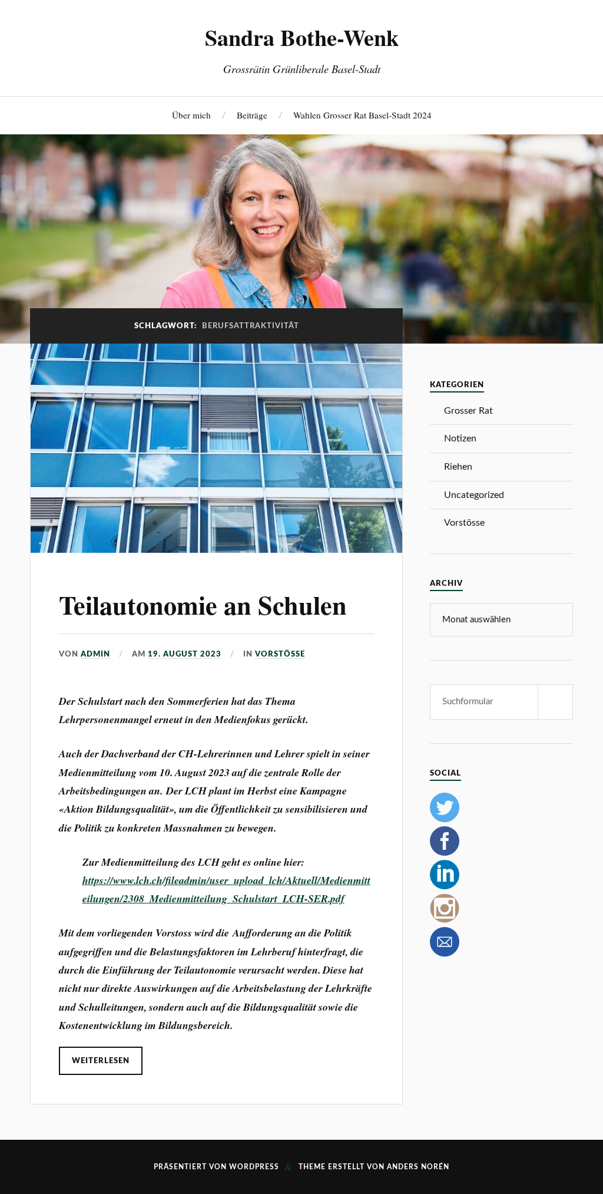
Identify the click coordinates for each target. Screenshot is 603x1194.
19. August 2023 (184, 654)
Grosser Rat (468, 410)
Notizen (460, 438)
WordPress (254, 1166)
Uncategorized (474, 495)
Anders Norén (418, 1166)
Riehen (458, 466)
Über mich (191, 115)
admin (95, 654)
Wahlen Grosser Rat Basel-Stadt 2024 (362, 115)
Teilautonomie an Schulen (203, 605)
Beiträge (252, 115)
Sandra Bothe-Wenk (302, 37)
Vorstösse (280, 654)
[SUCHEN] (555, 702)
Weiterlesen (101, 1060)
